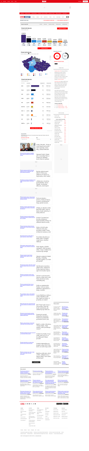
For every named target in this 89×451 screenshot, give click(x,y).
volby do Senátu (61, 79)
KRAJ (37, 137)
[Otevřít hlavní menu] (1, 1)
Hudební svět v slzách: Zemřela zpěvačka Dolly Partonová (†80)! (57, 314)
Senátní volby (57, 115)
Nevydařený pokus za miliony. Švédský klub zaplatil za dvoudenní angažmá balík (57, 345)
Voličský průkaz (64, 24)
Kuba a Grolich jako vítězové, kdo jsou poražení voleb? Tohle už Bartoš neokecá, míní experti (43, 230)
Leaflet (50, 72)
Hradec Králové (40, 135)
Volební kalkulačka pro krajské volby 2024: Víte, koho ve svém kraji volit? (43, 345)
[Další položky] (68, 13)
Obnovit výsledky (62, 28)
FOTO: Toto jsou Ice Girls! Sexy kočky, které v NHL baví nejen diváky (57, 356)
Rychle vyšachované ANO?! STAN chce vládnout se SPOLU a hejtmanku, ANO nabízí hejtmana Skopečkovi (43, 174)
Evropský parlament (58, 138)
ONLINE (41, 24)
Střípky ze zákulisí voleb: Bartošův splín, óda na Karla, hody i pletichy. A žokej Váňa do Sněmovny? (43, 211)
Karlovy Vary (29, 135)
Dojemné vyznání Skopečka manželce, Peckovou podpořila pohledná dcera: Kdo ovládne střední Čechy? (43, 318)
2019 (65, 125)
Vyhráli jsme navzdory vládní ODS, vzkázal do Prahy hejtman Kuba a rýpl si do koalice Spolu (43, 268)
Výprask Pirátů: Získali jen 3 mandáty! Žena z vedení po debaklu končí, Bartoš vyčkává (43, 156)
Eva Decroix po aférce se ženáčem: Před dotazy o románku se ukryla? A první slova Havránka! (57, 308)
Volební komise (58, 24)
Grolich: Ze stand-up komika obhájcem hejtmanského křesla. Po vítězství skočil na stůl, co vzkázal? (43, 221)
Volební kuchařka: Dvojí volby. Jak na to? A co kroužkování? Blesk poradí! (43, 336)
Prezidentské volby (58, 130)
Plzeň (27, 135)
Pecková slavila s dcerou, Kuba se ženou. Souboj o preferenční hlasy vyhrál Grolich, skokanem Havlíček (43, 201)
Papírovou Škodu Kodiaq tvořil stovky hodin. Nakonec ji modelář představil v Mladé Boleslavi (57, 351)
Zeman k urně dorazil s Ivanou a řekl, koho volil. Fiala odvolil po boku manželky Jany (43, 278)
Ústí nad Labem (34, 135)
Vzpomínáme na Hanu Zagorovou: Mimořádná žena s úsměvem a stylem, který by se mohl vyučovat (57, 320)
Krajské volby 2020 (24, 24)
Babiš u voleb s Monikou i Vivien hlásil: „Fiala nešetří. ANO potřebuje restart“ (43, 326)
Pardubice (44, 135)
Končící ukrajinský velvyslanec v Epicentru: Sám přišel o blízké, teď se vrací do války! (57, 363)
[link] (25, 404)
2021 (65, 120)
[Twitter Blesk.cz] (68, 17)
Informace (45, 24)
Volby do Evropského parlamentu (58, 126)
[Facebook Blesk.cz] (66, 17)
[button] (59, 404)
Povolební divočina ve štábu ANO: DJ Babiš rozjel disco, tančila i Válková (42, 239)
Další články (36, 362)
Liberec (37, 135)
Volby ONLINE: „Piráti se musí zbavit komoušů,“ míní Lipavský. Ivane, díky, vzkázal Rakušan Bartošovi (43, 148)
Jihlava (47, 135)
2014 (65, 136)
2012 (65, 142)
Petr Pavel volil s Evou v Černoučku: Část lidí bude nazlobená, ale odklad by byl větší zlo (43, 307)
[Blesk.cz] (44, 1)
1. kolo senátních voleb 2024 (48, 20)
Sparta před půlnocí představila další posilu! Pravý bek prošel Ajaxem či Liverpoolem (57, 333)
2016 (65, 133)
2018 (65, 127)
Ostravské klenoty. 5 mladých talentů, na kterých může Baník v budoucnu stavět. (57, 339)
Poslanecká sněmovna (58, 120)
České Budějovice (23, 135)
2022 (65, 115)
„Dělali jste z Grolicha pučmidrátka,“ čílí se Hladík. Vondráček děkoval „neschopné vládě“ (42, 184)
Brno (48, 135)
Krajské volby (57, 123)
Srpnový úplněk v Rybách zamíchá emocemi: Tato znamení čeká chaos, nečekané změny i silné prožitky (57, 327)
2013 (65, 141)
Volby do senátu (57, 122)
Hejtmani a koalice (51, 24)
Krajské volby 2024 (24, 20)
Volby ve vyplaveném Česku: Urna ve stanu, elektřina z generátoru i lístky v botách (43, 287)
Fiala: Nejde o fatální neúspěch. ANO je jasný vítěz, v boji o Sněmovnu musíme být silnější (43, 249)
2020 (65, 122)
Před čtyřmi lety (57, 81)
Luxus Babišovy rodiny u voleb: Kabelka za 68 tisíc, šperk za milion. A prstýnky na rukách (43, 297)
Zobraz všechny (44, 48)
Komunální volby (57, 117)
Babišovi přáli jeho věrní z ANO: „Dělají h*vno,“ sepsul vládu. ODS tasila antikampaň (43, 355)
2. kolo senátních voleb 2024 (62, 20)
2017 (65, 132)
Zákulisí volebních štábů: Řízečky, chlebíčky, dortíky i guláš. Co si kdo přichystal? (43, 258)
